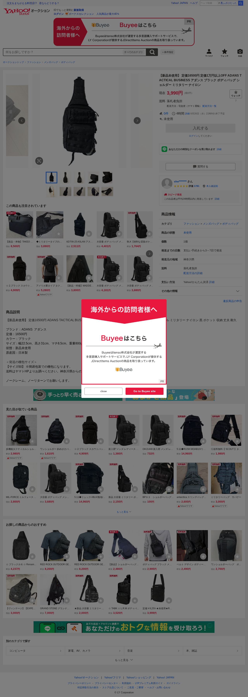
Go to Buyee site (144, 391)
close (103, 391)
